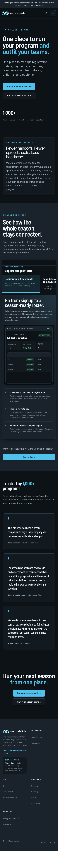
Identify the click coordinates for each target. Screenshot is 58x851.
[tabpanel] (29, 367)
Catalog (34, 792)
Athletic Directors (10, 798)
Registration (36, 743)
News (33, 798)
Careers (34, 786)
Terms (43, 843)
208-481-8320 (9, 824)
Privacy (52, 843)
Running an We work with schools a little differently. (29, 4)
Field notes (35, 803)
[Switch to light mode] (46, 13)
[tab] (21, 284)
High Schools (8, 792)
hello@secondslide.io (11, 818)
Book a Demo (29, 457)
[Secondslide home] (13, 13)
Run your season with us (19, 86)
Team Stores (36, 737)
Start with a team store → (19, 95)
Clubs (5, 786)
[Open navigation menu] (53, 13)
